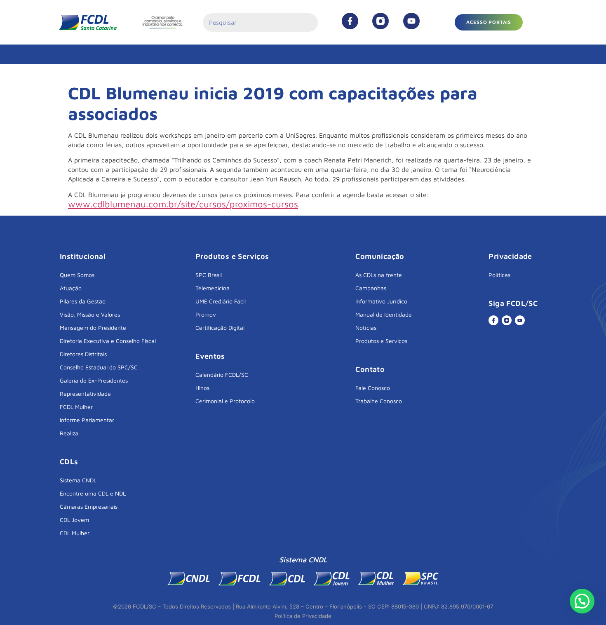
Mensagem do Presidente (93, 327)
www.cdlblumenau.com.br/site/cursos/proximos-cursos (183, 204)
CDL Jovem (74, 519)
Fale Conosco (372, 387)
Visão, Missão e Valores (90, 314)
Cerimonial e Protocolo (225, 400)
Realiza (69, 433)
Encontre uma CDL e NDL (93, 493)
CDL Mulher (74, 532)
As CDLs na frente (378, 274)
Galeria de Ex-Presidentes (94, 380)
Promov (205, 314)
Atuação (71, 287)
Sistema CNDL (78, 480)
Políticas (499, 274)
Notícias (365, 327)
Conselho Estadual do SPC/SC (99, 367)
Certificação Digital (219, 327)
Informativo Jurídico (381, 301)
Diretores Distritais (83, 353)
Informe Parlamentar (87, 419)
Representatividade (85, 393)
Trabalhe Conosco (378, 400)
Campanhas (370, 287)
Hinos (202, 387)
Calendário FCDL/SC (221, 374)
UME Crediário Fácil (220, 301)
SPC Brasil (208, 274)
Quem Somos (77, 274)
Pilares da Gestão (83, 301)
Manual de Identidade (383, 314)
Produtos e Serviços (381, 340)
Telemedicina (212, 287)
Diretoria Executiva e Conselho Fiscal (108, 340)
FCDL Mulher (76, 406)
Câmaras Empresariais (88, 506)
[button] (489, 22)
